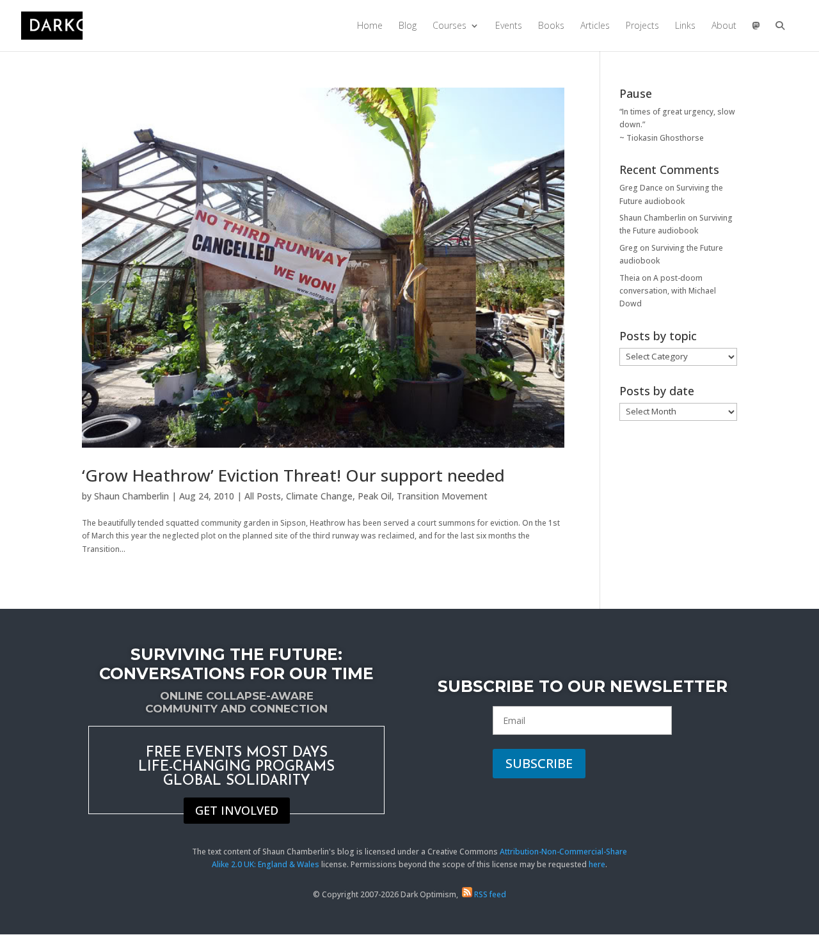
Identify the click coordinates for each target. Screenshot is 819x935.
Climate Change (319, 496)
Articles (595, 26)
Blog (408, 26)
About (724, 26)
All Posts (262, 496)
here (597, 864)
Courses (449, 26)
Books (551, 26)
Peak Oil (375, 496)
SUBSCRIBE (539, 763)
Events (508, 26)
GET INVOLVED (236, 810)
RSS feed (489, 894)
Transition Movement (442, 496)
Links (685, 26)
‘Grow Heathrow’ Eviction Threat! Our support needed (293, 475)
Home (370, 26)
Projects (642, 26)
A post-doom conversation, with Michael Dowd (667, 291)
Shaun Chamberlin (131, 496)
